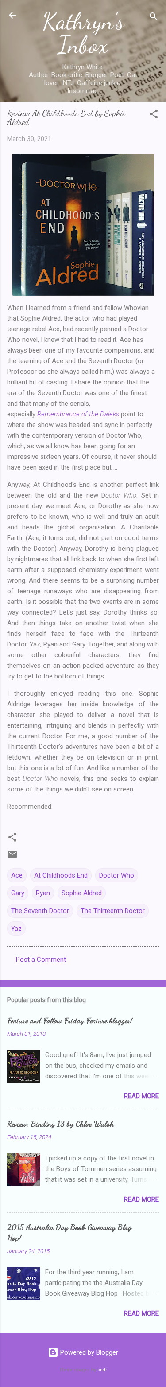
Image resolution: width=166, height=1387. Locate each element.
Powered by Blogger (88, 1352)
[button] (153, 115)
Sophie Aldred (82, 893)
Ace (17, 875)
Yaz (16, 929)
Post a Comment (41, 960)
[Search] (153, 17)
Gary (17, 893)
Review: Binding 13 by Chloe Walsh (60, 1123)
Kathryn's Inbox (83, 33)
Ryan (43, 893)
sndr (102, 1370)
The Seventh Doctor (40, 911)
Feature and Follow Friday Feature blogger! (69, 1020)
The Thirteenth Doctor (113, 911)
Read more (141, 1096)
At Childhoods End (61, 875)
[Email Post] (12, 858)
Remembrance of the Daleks (78, 414)
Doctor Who (116, 875)
